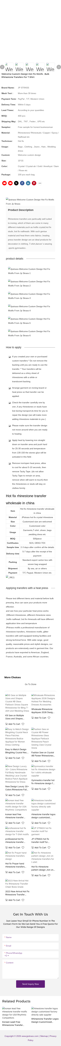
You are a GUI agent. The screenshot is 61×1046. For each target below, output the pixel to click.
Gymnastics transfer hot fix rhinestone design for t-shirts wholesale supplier (43, 782)
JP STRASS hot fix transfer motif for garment (40, 841)
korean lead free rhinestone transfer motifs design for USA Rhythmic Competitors (16, 816)
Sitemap (44, 1036)
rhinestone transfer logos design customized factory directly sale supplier (43, 816)
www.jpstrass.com (30, 1036)
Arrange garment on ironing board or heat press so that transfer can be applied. (29, 392)
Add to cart (14, 724)
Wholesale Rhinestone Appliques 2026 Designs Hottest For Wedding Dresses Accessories (43, 711)
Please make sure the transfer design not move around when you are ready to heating (29, 429)
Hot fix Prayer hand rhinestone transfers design (15, 865)
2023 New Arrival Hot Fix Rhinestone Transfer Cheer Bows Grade (17, 893)
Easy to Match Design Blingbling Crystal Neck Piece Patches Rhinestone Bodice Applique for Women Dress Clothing (16, 751)
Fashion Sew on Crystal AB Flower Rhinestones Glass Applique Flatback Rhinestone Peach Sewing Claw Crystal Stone (43, 754)
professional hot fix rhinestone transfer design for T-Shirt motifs (17, 841)
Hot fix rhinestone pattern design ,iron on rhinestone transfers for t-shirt (42, 868)
